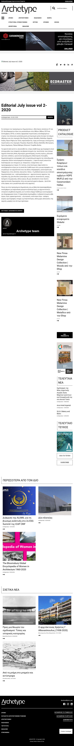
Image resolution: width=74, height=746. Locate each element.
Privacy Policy (33, 741)
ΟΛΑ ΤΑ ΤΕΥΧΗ (64, 456)
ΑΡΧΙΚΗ (10, 18)
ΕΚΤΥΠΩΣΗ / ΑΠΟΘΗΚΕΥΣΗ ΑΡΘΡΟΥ (12, 211)
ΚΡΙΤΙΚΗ (35, 22)
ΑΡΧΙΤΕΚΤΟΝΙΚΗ (23, 18)
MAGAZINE (25, 26)
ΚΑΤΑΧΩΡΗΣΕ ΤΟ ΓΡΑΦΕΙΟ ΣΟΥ (64, 712)
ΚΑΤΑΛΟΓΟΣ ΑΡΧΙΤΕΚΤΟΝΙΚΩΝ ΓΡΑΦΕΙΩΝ (13, 716)
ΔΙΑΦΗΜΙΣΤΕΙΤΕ (68, 719)
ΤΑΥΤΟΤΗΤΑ (5, 726)
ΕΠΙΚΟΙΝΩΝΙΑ (5, 732)
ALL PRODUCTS (65, 335)
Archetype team (60, 401)
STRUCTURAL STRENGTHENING (17, 22)
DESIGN (56, 22)
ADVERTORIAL (12, 26)
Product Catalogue (66, 731)
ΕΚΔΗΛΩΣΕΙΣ (38, 18)
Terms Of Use (40, 741)
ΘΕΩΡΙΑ (49, 18)
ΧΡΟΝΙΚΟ (46, 22)
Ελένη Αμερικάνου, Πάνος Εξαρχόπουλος (46, 633)
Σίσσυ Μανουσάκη (6, 678)
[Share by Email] (72, 64)
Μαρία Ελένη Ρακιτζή (7, 636)
